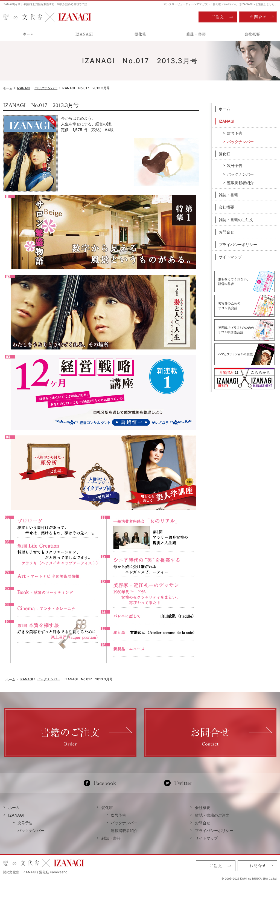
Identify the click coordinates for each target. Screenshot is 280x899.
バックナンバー (240, 141)
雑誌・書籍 (228, 194)
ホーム (224, 108)
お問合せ (226, 232)
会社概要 (226, 207)
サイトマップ (230, 257)
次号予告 (234, 133)
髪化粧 (224, 153)
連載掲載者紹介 (240, 182)
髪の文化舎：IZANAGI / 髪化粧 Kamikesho (35, 872)
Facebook (102, 783)
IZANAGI (226, 121)
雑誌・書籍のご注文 (236, 219)
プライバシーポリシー (238, 244)
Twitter (178, 783)
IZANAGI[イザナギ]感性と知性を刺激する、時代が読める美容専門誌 (45, 4)
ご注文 (218, 16)
